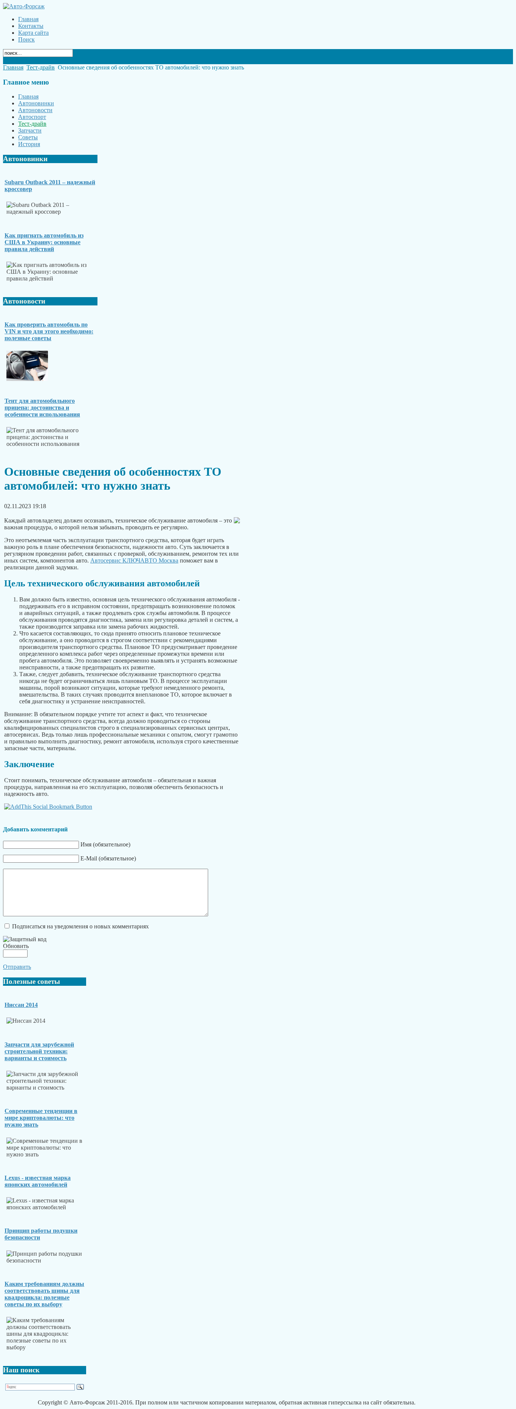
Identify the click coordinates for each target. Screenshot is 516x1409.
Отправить (17, 966)
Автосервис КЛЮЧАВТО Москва (134, 560)
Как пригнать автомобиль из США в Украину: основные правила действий (44, 242)
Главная (13, 67)
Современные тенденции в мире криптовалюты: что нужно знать (41, 1118)
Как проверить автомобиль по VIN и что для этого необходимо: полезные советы (49, 331)
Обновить (16, 946)
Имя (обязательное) (105, 844)
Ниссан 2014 (21, 1005)
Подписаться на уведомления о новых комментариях (80, 926)
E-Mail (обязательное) (108, 858)
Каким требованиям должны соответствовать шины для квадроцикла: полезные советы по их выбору (44, 1294)
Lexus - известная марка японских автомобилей (38, 1181)
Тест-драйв (40, 67)
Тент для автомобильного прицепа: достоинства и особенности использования (42, 408)
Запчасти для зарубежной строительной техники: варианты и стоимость (39, 1051)
